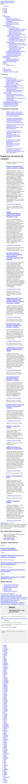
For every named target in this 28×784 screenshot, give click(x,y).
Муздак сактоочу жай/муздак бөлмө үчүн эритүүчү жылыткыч (15, 115)
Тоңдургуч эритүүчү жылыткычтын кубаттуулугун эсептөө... (12, 556)
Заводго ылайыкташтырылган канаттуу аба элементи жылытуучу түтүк (13, 214)
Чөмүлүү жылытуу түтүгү (15, 33)
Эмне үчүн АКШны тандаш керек (14, 20)
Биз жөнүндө (6, 16)
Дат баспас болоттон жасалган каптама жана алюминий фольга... (13, 563)
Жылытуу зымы (10, 42)
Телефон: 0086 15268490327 (7, 1)
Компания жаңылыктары (12, 59)
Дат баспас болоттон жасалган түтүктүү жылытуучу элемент (12, 378)
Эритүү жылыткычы (14, 28)
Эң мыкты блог (10, 65)
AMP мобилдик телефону (16, 594)
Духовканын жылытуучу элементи (17, 29)
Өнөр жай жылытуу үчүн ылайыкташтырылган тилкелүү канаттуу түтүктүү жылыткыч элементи (15, 300)
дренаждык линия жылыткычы (8, 598)
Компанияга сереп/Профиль (13, 18)
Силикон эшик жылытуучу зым (17, 43)
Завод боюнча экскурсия (12, 22)
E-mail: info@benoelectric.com (8, 2)
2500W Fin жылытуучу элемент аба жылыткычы (14, 447)
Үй (4, 15)
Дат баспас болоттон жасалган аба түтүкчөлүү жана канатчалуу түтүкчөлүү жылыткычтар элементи (14, 256)
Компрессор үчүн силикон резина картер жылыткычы (14, 127)
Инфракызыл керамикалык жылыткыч (15, 51)
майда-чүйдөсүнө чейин (15, 204)
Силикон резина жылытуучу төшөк (18, 37)
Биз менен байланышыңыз (10, 61)
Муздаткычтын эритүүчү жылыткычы (10, 600)
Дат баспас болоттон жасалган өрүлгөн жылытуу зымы (16, 48)
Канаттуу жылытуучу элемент (16, 30)
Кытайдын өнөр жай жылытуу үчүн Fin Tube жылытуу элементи (13, 325)
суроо (7, 204)
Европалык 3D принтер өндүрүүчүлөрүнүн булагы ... (10, 549)
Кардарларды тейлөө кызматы (10, 56)
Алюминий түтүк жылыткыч (13, 55)
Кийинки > (5, 523)
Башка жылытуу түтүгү (15, 31)
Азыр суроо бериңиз (6, 528)
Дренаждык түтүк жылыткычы (16, 40)
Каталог (8, 17)
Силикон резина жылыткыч (13, 35)
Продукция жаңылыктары (12, 60)
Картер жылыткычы (14, 38)
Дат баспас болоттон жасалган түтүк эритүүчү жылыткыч (15, 152)
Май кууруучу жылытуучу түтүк (17, 34)
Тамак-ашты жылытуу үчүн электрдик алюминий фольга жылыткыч (13, 136)
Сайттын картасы (5, 594)
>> (9, 523)
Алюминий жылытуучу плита (13, 53)
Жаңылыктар (6, 57)
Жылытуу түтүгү (10, 26)
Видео (5, 62)
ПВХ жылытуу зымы (14, 49)
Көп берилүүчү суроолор (12, 24)
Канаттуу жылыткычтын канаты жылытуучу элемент (15, 167)
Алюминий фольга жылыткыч (13, 52)
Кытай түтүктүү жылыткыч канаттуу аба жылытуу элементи (15, 406)
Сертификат (9, 21)
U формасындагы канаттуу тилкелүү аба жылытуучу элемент (14, 349)
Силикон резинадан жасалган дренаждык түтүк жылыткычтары (14, 121)
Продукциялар (7, 25)
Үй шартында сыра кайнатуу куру (17, 39)
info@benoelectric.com (8, 538)
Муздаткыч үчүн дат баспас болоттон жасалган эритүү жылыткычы (13, 145)
